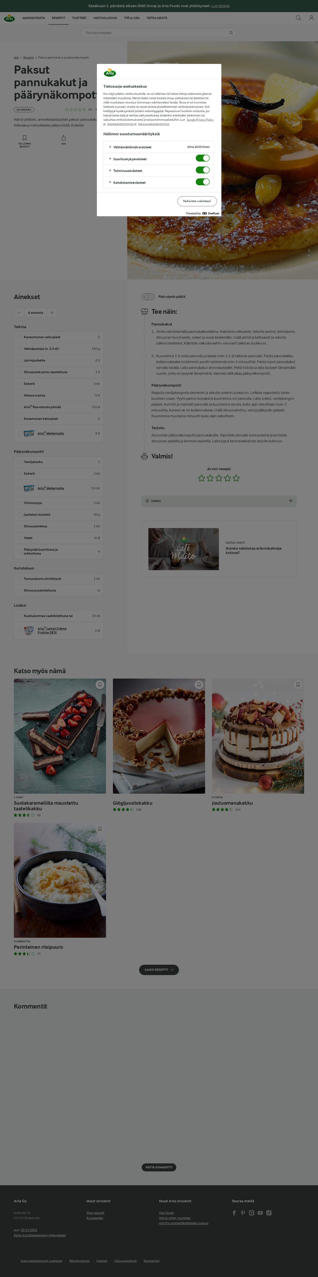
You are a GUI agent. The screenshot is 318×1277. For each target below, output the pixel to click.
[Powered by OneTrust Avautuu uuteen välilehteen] (202, 213)
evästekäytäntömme (120, 124)
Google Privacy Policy (200, 119)
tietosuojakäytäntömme (153, 124)
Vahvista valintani (197, 201)
